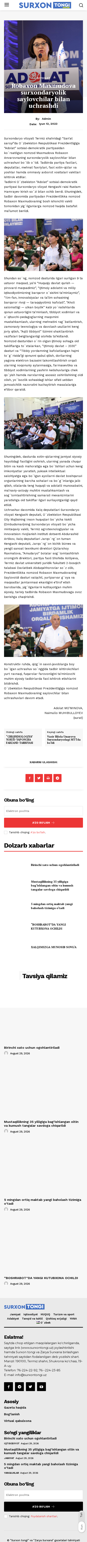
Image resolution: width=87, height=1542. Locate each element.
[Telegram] (57, 778)
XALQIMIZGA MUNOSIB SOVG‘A (53, 947)
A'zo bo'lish (38, 832)
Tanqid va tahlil (32, 1318)
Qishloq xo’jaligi (56, 1318)
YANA (73, 1318)
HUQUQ (45, 1314)
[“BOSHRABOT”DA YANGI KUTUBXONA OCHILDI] (16, 926)
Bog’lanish (12, 1414)
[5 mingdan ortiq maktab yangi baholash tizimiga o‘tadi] (16, 906)
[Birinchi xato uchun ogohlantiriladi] (16, 865)
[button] (81, 5)
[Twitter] (39, 778)
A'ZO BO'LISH (41, 822)
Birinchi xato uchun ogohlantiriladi (55, 865)
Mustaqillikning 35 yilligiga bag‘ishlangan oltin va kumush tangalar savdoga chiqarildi (52, 885)
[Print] (48, 778)
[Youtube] (41, 1386)
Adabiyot (13, 1318)
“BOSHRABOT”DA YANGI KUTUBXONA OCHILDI (48, 926)
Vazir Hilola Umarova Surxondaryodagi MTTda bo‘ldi (64, 740)
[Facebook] (29, 778)
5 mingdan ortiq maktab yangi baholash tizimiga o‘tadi (52, 906)
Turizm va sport (63, 1314)
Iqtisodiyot (30, 1314)
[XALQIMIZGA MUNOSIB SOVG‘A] (16, 947)
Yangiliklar (11, 1472)
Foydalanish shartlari (44, 1516)
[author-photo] (6, 1053)
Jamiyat (15, 1314)
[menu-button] (7, 5)
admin (46, 118)
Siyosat (43, 78)
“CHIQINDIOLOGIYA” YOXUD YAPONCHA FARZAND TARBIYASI (19, 740)
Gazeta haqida (15, 1407)
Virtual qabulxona (17, 1421)
